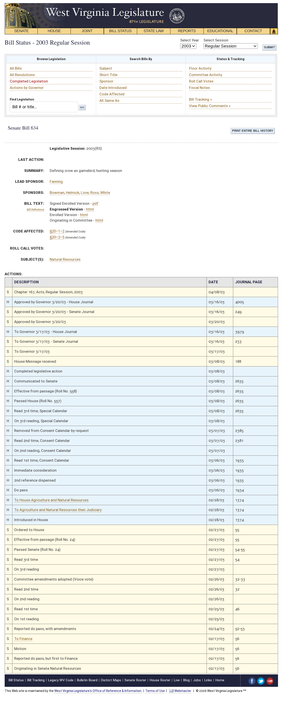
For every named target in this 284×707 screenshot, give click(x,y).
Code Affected (111, 94)
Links (208, 680)
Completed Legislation (29, 81)
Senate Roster (135, 680)
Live (177, 680)
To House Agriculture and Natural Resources (51, 500)
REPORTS (187, 31)
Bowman (57, 192)
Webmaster (182, 691)
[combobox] (43, 107)
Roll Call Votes (201, 81)
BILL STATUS (120, 31)
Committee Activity (205, 75)
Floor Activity (200, 68)
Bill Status (16, 680)
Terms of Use (155, 691)
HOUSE (54, 31)
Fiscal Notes (199, 87)
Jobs (197, 680)
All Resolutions (22, 75)
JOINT (87, 31)
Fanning (56, 181)
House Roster (160, 680)
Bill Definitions (35, 209)
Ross (94, 192)
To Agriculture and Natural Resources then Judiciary (58, 510)
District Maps (111, 680)
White (105, 192)
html (90, 209)
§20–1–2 (57, 231)
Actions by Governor (27, 87)
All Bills (16, 68)
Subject (105, 68)
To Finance (23, 638)
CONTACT (253, 31)
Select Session (215, 40)
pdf (95, 203)
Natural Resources (65, 259)
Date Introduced (113, 87)
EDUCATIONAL (220, 31)
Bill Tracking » (200, 99)
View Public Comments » (210, 106)
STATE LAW (154, 31)
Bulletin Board (87, 680)
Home (219, 680)
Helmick (72, 192)
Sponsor (106, 81)
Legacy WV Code (60, 680)
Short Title (108, 75)
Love (85, 192)
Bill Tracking (36, 680)
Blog (186, 680)
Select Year (189, 40)
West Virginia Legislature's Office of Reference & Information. (98, 691)
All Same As (109, 100)
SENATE (21, 31)
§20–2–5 (57, 237)
